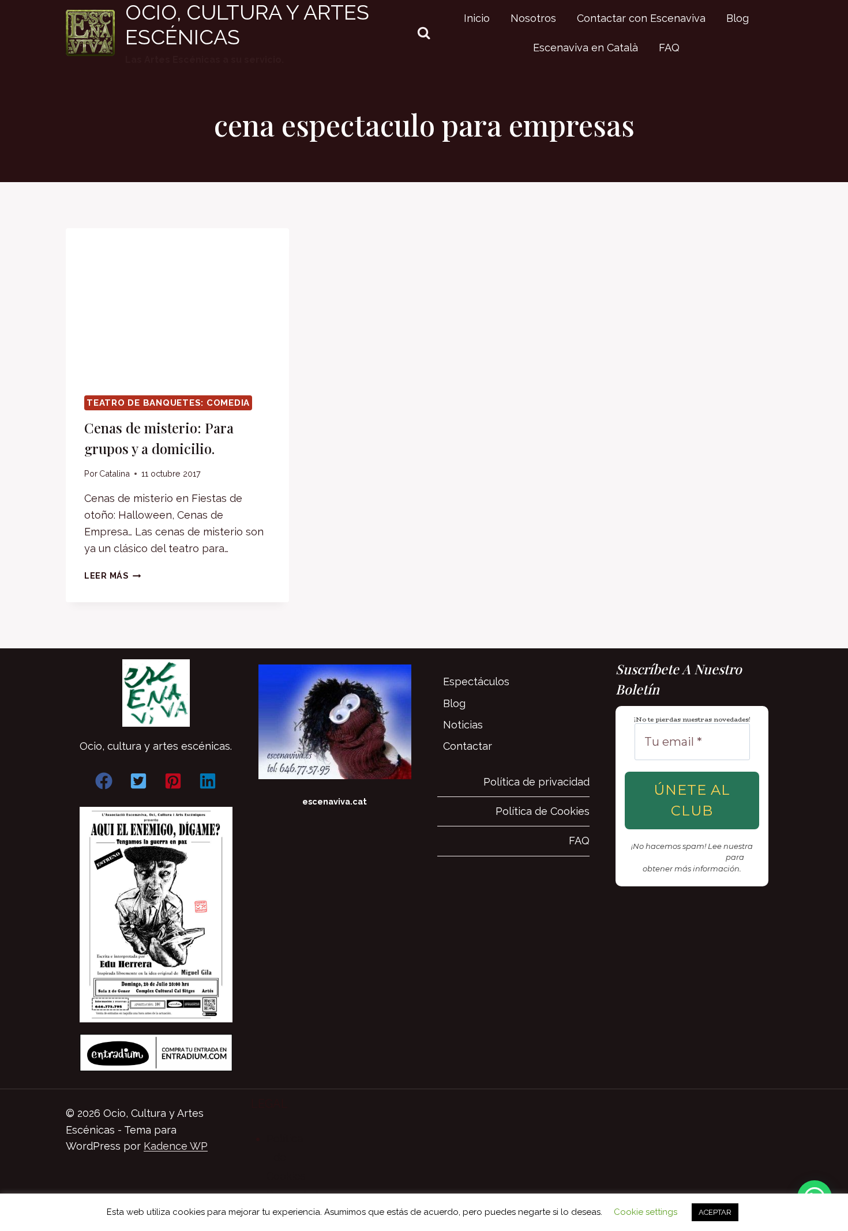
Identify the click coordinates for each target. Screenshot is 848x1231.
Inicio (477, 18)
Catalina (114, 473)
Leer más (112, 575)
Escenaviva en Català (585, 47)
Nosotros (533, 18)
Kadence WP (176, 1146)
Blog (737, 18)
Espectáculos (476, 681)
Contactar (467, 746)
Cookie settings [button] (645, 1212)
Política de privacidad (536, 782)
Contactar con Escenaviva (641, 18)
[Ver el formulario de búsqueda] (424, 33)
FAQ (669, 47)
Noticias (463, 725)
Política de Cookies (543, 811)
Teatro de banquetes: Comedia (168, 403)
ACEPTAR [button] (715, 1212)
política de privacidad (682, 857)
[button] (103, 780)
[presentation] (177, 302)
